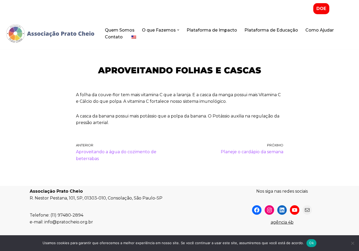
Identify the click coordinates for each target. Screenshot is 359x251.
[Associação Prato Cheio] (50, 33)
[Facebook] (256, 210)
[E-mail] (307, 210)
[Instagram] (269, 210)
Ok (311, 243)
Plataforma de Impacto (212, 30)
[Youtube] (294, 210)
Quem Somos (120, 30)
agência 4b (282, 222)
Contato (114, 36)
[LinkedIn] (282, 210)
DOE (321, 8)
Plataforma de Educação (271, 30)
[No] (352, 243)
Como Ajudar (319, 30)
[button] (178, 30)
